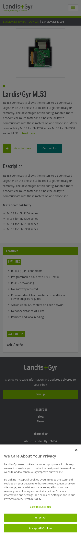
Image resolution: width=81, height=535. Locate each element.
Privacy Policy (32, 499)
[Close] (76, 450)
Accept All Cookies (40, 528)
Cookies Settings (40, 506)
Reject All (40, 517)
